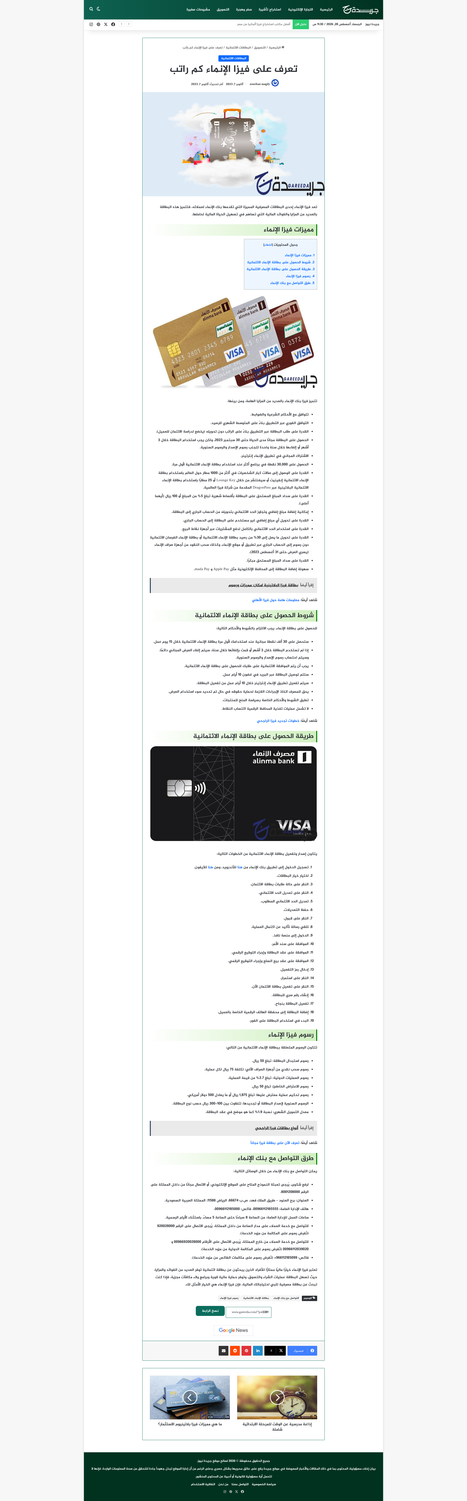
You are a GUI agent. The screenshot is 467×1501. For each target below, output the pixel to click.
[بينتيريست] (246, 1351)
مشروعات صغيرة (198, 9)
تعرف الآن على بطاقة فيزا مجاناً (274, 1143)
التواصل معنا (240, 1484)
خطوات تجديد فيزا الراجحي (278, 721)
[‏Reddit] (235, 1351)
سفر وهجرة (244, 9)
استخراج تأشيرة (270, 9)
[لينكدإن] (258, 1351)
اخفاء (268, 245)
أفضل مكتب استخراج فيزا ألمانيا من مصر (263, 24)
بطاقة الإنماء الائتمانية (256, 1298)
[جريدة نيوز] (360, 10)
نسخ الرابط (210, 1311)
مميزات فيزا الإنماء (299, 255)
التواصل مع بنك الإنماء (286, 1298)
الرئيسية (326, 9)
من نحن (223, 1484)
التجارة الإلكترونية (300, 9)
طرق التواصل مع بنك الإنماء (292, 283)
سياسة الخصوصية (264, 1484)
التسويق (223, 9)
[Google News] (233, 1330)
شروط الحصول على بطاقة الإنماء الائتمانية (280, 262)
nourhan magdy (260, 84)
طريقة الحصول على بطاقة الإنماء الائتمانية (280, 269)
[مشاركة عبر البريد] (223, 1351)
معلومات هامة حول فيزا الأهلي (275, 600)
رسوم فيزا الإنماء (300, 276)
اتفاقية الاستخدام (203, 1484)
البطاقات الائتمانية (238, 47)
